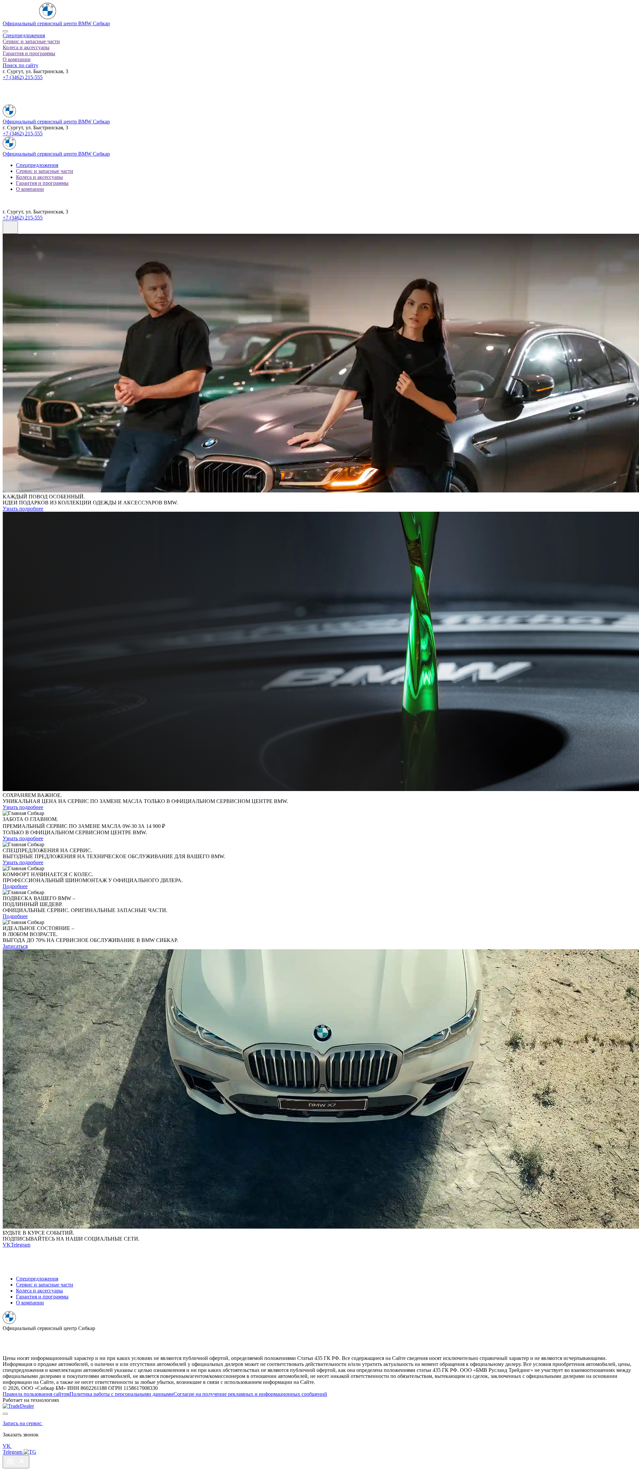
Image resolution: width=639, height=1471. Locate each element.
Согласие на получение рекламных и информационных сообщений (250, 1394)
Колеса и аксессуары (26, 47)
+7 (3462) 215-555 (23, 77)
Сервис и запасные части (31, 41)
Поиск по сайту (20, 65)
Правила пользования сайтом (36, 1394)
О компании (17, 59)
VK (7, 1245)
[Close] (5, 31)
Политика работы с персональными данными (121, 1394)
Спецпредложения (24, 35)
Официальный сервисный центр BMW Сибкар (56, 23)
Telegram (20, 1245)
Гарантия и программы (29, 53)
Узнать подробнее (23, 508)
